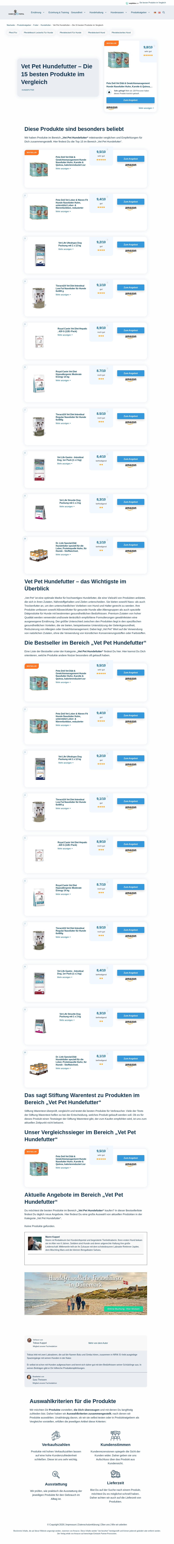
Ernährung (36, 12)
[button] (163, 12)
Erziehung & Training (59, 12)
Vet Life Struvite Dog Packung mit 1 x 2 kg (70, 501)
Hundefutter (46, 25)
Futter (35, 25)
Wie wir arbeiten (119, 1524)
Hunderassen (117, 12)
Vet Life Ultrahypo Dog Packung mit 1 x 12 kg (70, 244)
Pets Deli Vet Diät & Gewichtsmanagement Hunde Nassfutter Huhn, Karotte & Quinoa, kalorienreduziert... (128, 85)
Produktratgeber (139, 12)
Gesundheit (76, 12)
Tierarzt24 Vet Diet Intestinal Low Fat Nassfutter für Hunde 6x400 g (71, 288)
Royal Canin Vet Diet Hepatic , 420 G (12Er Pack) (72, 329)
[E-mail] (29, 1259)
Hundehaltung (96, 12)
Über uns (105, 1524)
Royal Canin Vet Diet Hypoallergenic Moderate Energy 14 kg (69, 374)
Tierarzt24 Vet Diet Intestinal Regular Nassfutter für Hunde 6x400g (71, 417)
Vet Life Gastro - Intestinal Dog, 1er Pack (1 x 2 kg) (70, 458)
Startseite (11, 25)
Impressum (71, 1524)
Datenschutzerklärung (88, 1524)
